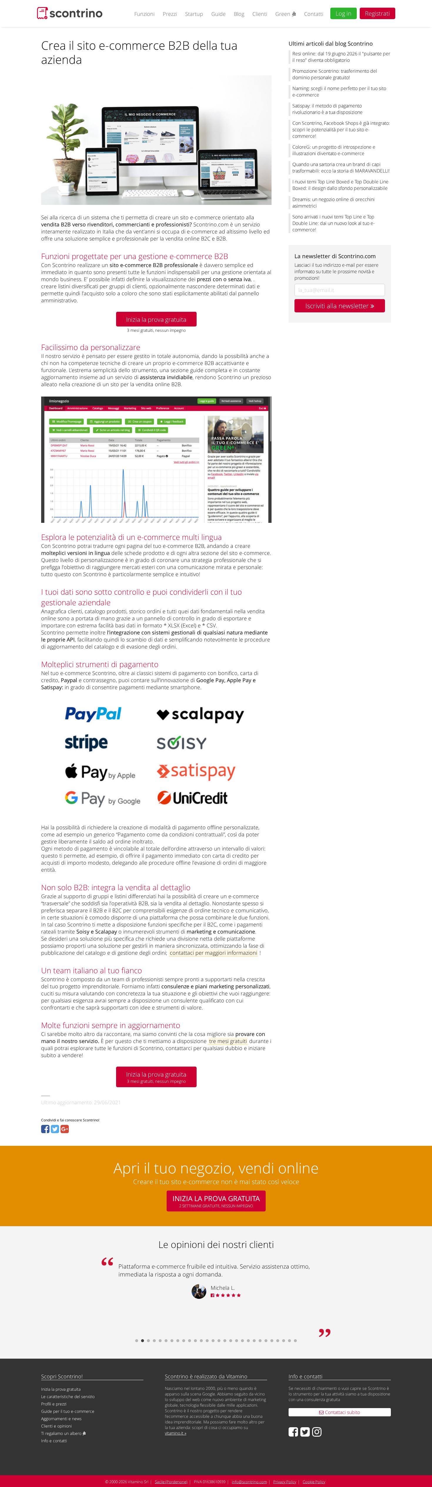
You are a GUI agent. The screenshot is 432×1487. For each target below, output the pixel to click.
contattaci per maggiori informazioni (213, 952)
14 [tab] (213, 1340)
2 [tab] (142, 1340)
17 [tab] (230, 1340)
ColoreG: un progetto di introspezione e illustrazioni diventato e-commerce (333, 150)
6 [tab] (166, 1340)
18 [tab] (236, 1340)
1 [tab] (136, 1340)
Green (283, 13)
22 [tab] (260, 1340)
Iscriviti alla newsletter (338, 305)
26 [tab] (283, 1340)
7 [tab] (171, 1340)
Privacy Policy (284, 1481)
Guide (218, 13)
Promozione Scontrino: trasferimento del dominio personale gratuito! (334, 74)
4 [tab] (154, 1340)
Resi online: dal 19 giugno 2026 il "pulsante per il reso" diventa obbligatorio (341, 56)
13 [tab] (207, 1340)
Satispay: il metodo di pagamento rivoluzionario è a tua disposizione (327, 108)
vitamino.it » (175, 1433)
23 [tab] (265, 1340)
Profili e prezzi (53, 1404)
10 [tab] (189, 1340)
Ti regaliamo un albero (62, 1433)
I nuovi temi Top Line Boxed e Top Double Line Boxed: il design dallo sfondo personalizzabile (340, 184)
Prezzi (170, 13)
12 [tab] (201, 1340)
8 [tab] (177, 1340)
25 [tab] (277, 1340)
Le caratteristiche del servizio (68, 1396)
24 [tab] (271, 1340)
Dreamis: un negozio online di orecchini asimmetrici (333, 202)
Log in (343, 13)
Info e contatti (54, 1440)
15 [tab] (218, 1340)
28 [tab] (295, 1340)
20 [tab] (248, 1340)
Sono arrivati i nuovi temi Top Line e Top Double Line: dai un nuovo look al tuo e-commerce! (333, 223)
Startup (194, 13)
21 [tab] (254, 1340)
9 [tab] (183, 1340)
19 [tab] (242, 1340)
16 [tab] (224, 1340)
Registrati (377, 13)
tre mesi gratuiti (228, 1041)
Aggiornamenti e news (61, 1418)
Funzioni (144, 13)
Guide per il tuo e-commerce (67, 1411)
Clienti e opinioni (56, 1426)
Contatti (313, 13)
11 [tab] (195, 1340)
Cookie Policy (314, 1481)
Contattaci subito (342, 1412)
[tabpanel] (216, 1281)
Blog (239, 13)
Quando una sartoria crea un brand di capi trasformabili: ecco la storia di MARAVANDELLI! (341, 167)
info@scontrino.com (249, 1481)
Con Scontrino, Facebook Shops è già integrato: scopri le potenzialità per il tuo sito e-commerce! (341, 129)
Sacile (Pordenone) (171, 1481)
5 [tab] (160, 1340)
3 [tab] (148, 1340)
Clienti (259, 13)
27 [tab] (289, 1340)
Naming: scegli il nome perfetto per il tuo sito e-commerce (339, 91)
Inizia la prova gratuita (156, 319)
